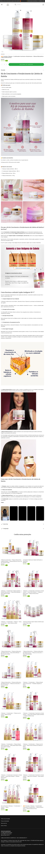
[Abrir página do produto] (11, 547)
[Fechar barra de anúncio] (44, 1)
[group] (22, 30)
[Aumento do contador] (6, 64)
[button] (27, 4)
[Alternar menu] (2, 4)
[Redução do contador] (2, 64)
